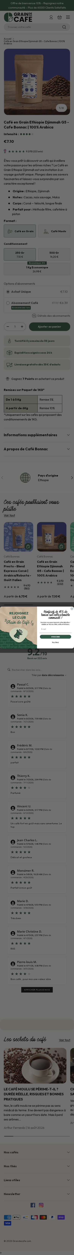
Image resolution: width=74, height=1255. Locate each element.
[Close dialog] (72, 609)
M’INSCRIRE (55, 637)
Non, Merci (55, 642)
